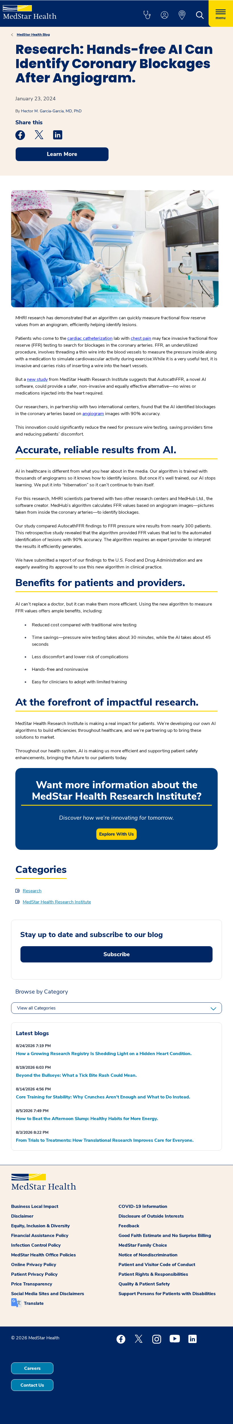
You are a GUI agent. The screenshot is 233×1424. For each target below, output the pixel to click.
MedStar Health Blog (33, 34)
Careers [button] (32, 1368)
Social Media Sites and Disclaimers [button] (47, 1294)
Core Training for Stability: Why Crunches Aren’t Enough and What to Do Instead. (103, 1097)
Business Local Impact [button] (34, 1206)
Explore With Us (116, 834)
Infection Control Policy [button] (36, 1245)
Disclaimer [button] (22, 1216)
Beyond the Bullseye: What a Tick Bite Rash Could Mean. (76, 1075)
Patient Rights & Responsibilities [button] (153, 1274)
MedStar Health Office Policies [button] (43, 1255)
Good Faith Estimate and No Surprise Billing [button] (164, 1235)
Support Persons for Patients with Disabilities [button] (167, 1294)
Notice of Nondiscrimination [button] (148, 1255)
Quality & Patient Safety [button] (144, 1284)
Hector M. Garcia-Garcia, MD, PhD (51, 111)
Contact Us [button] (32, 1385)
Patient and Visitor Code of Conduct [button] (156, 1265)
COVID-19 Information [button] (142, 1206)
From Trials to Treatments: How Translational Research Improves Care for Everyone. (105, 1140)
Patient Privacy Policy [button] (34, 1274)
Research (32, 891)
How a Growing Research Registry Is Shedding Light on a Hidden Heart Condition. (104, 1054)
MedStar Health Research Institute (57, 902)
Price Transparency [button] (31, 1284)
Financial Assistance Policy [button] (39, 1235)
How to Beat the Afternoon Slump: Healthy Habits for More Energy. (87, 1119)
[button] (147, 15)
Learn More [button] (62, 154)
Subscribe (116, 954)
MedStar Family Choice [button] (142, 1245)
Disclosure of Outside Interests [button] (151, 1216)
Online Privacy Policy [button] (33, 1265)
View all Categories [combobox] (36, 1008)
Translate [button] (34, 1303)
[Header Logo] (29, 9)
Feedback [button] (128, 1226)
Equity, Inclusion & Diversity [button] (40, 1226)
